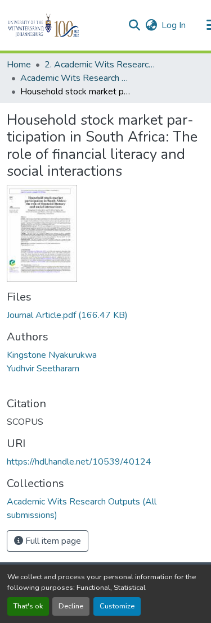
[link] (105, 315)
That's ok (28, 606)
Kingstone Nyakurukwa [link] (52, 355)
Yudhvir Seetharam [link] (43, 368)
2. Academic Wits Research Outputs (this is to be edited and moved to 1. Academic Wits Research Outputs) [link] (100, 64)
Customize (117, 606)
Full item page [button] (52, 541)
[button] (63, 25)
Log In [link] (173, 25)
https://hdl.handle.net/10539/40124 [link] (79, 462)
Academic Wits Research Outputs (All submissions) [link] (76, 78)
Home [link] (19, 64)
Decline (71, 606)
